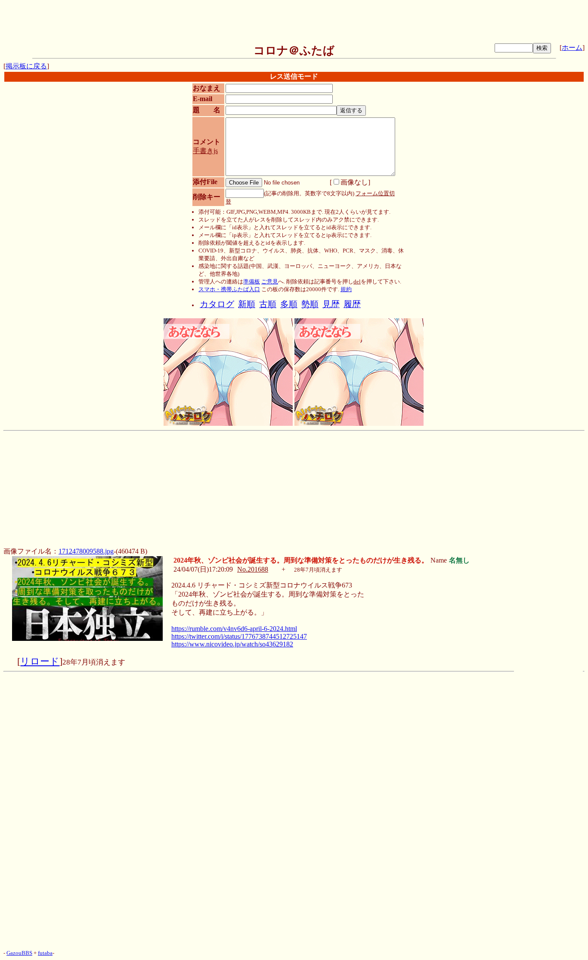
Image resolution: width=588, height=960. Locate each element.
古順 (267, 304)
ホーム (572, 47)
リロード (39, 661)
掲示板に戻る (26, 66)
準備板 (251, 281)
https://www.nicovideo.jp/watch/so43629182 (232, 644)
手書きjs (205, 150)
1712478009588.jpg (86, 551)
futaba (45, 953)
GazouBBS (19, 953)
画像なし (354, 182)
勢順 (310, 304)
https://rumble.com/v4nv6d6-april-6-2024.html (234, 628)
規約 (346, 289)
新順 (246, 304)
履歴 (352, 304)
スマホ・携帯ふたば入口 (229, 289)
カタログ (217, 304)
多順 (288, 304)
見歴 (331, 304)
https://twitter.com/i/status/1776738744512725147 (239, 636)
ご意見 (269, 281)
